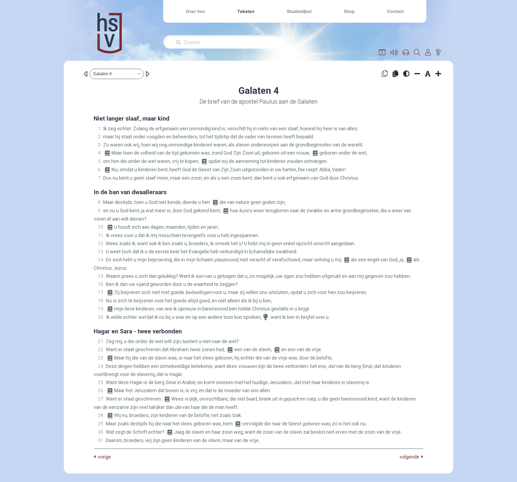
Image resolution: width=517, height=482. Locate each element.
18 (100, 300)
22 (100, 349)
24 (100, 366)
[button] (382, 52)
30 (100, 432)
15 (100, 276)
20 (100, 317)
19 (100, 309)
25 (100, 382)
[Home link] (109, 37)
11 (100, 235)
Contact (395, 11)
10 (100, 227)
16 (100, 284)
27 (100, 399)
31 (100, 440)
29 (100, 423)
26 (100, 390)
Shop (349, 11)
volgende (410, 457)
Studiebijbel (299, 11)
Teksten (245, 11)
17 (100, 292)
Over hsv (195, 11)
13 (100, 251)
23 (100, 358)
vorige (103, 457)
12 (100, 243)
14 (100, 259)
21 (100, 341)
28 (100, 415)
